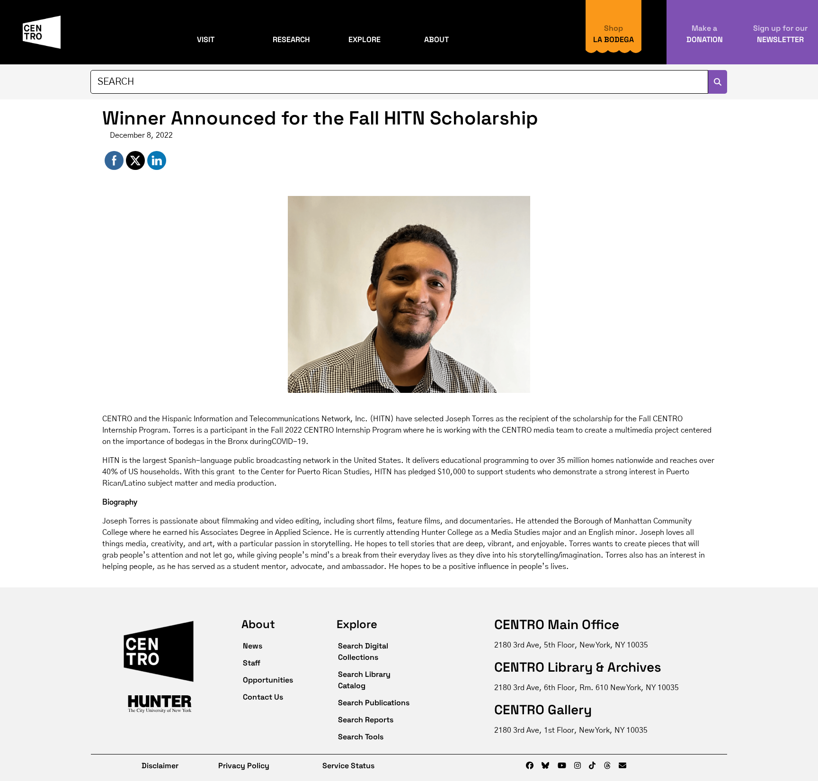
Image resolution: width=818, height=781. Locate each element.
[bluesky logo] (545, 766)
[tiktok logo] (592, 766)
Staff (251, 663)
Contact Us (263, 697)
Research (291, 39)
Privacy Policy (243, 766)
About (436, 39)
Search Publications (373, 703)
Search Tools (360, 737)
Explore (364, 39)
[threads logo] (607, 766)
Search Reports (365, 720)
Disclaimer (153, 766)
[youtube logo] (562, 766)
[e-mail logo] (622, 766)
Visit (205, 39)
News (252, 646)
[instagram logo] (577, 766)
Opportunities (268, 680)
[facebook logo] (529, 766)
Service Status (348, 766)
